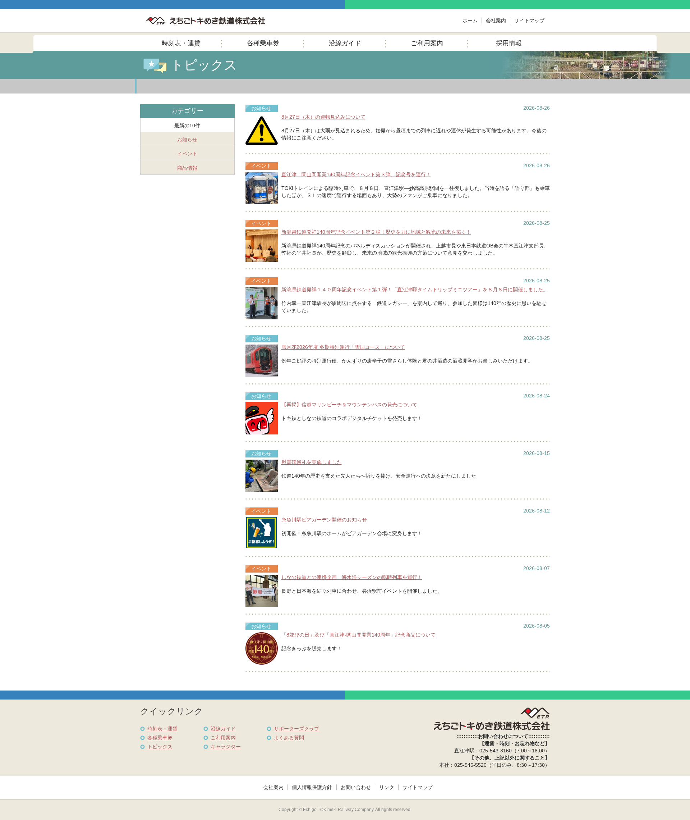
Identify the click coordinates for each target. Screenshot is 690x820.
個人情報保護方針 (312, 787)
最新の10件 (187, 125)
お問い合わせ (356, 787)
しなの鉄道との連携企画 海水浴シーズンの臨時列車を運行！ (351, 577)
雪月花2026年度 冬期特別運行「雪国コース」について (343, 347)
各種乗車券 (263, 43)
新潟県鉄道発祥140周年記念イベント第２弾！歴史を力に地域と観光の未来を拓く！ (376, 232)
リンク (386, 787)
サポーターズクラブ (296, 729)
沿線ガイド (345, 43)
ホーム (470, 20)
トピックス (159, 747)
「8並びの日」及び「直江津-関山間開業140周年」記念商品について (358, 635)
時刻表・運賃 (181, 43)
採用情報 (509, 43)
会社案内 (496, 20)
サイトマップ (529, 20)
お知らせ (187, 139)
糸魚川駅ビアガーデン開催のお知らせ (324, 520)
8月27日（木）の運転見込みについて (323, 117)
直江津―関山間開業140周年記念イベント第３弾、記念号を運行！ (356, 174)
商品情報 (187, 168)
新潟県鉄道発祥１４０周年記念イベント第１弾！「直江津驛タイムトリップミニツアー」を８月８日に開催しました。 (414, 289)
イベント (187, 153)
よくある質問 (289, 738)
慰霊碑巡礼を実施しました (311, 462)
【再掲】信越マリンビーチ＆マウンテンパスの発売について (349, 404)
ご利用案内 (427, 43)
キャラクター (226, 747)
